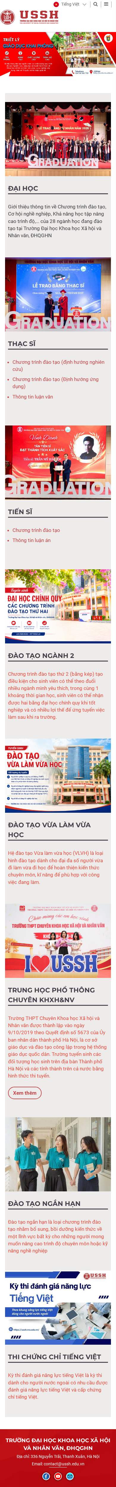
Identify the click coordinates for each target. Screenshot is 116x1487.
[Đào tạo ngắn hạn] (58, 1154)
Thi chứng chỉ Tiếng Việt (54, 1357)
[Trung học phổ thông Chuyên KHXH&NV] (58, 940)
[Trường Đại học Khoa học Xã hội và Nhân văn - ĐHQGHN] (7, 17)
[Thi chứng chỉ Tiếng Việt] (58, 1307)
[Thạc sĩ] (58, 293)
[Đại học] (58, 138)
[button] (66, 4)
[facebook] (46, 1476)
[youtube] (58, 1476)
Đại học (23, 188)
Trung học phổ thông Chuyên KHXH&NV (51, 995)
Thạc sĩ (21, 344)
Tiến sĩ (20, 512)
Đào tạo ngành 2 (41, 656)
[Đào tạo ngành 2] (58, 605)
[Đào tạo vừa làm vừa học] (58, 775)
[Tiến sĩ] (58, 462)
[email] (70, 1476)
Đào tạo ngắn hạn (44, 1204)
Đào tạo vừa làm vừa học (49, 830)
